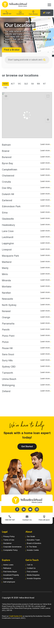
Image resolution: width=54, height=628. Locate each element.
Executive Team (33, 540)
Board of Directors (34, 543)
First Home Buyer (10, 572)
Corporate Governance (12, 547)
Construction (8, 578)
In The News (32, 547)
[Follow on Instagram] (37, 509)
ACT (13, 84)
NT (44, 84)
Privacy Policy (9, 536)
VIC (19, 84)
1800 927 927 (7, 13)
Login (48, 13)
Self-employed (9, 582)
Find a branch (32, 572)
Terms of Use (8, 540)
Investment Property (11, 575)
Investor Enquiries (34, 578)
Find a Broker (33, 14)
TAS (5, 88)
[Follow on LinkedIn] (24, 509)
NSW (5, 84)
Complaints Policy (10, 550)
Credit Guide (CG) (15, 616)
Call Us (30, 565)
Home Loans (8, 565)
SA (32, 84)
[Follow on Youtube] (30, 509)
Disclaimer (7, 543)
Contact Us (20, 14)
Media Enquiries (33, 575)
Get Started (27, 446)
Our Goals (31, 536)
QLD (26, 84)
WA (38, 84)
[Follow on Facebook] (17, 509)
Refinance (7, 568)
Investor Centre (33, 550)
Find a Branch (44, 520)
